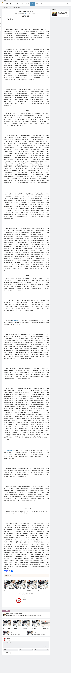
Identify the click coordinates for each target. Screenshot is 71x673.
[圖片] (47, 647)
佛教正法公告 (27, 3)
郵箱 (20, 649)
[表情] (45, 647)
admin (10, 613)
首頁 (4, 7)
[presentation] (43, 621)
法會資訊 (42, 3)
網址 (35, 649)
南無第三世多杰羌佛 (19, 3)
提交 (7, 652)
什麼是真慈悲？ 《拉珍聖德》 (20, 588)
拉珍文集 (33, 3)
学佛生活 (37, 3)
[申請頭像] (48, 639)
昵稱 (5, 649)
